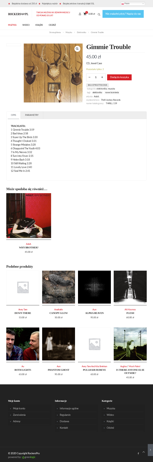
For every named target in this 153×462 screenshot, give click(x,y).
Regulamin (65, 415)
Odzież (110, 428)
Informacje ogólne (69, 408)
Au (23, 366)
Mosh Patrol (134, 366)
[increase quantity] (102, 77)
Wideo (110, 415)
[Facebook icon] (138, 453)
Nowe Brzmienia (112, 93)
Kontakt (64, 428)
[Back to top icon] (143, 452)
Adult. (96, 96)
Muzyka (69, 33)
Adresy (16, 421)
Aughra (123, 366)
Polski (126, 3)
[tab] (13, 115)
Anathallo (58, 309)
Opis (13, 115)
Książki (110, 421)
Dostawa (64, 421)
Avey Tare (22, 309)
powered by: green (21, 457)
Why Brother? (29, 247)
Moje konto (19, 408)
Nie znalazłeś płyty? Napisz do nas (123, 14)
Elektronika (81, 33)
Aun (94, 309)
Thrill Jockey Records (111, 100)
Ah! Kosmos (130, 309)
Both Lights (22, 369)
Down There (22, 313)
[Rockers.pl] (18, 14)
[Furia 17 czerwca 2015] (150, 450)
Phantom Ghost (58, 369)
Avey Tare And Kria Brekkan (94, 366)
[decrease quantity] (89, 77)
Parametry (32, 115)
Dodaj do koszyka (119, 77)
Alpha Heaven (94, 313)
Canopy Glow (58, 313)
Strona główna (55, 33)
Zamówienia (19, 415)
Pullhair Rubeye (94, 369)
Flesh (130, 313)
